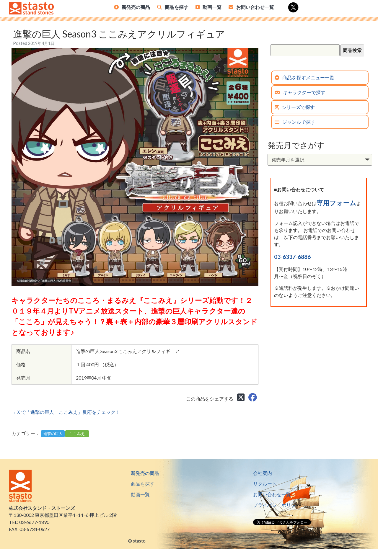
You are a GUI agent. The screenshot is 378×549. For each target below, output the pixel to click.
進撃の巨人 (53, 433)
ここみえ (77, 433)
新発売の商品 (136, 7)
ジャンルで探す (298, 122)
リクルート (265, 483)
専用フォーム (336, 203)
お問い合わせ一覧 (255, 7)
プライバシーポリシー (276, 505)
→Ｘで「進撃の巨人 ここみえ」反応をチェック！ (66, 412)
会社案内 (262, 473)
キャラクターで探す (304, 92)
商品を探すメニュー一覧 (308, 77)
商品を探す (176, 7)
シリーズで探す (298, 107)
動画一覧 (212, 7)
